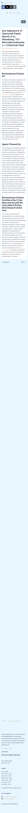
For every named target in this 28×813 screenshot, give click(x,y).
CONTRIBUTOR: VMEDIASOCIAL (11, 808)
